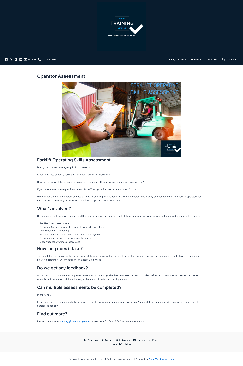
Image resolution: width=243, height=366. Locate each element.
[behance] (21, 59)
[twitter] (11, 59)
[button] (185, 59)
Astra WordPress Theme (162, 359)
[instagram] (16, 59)
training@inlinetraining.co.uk (75, 321)
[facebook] (7, 59)
